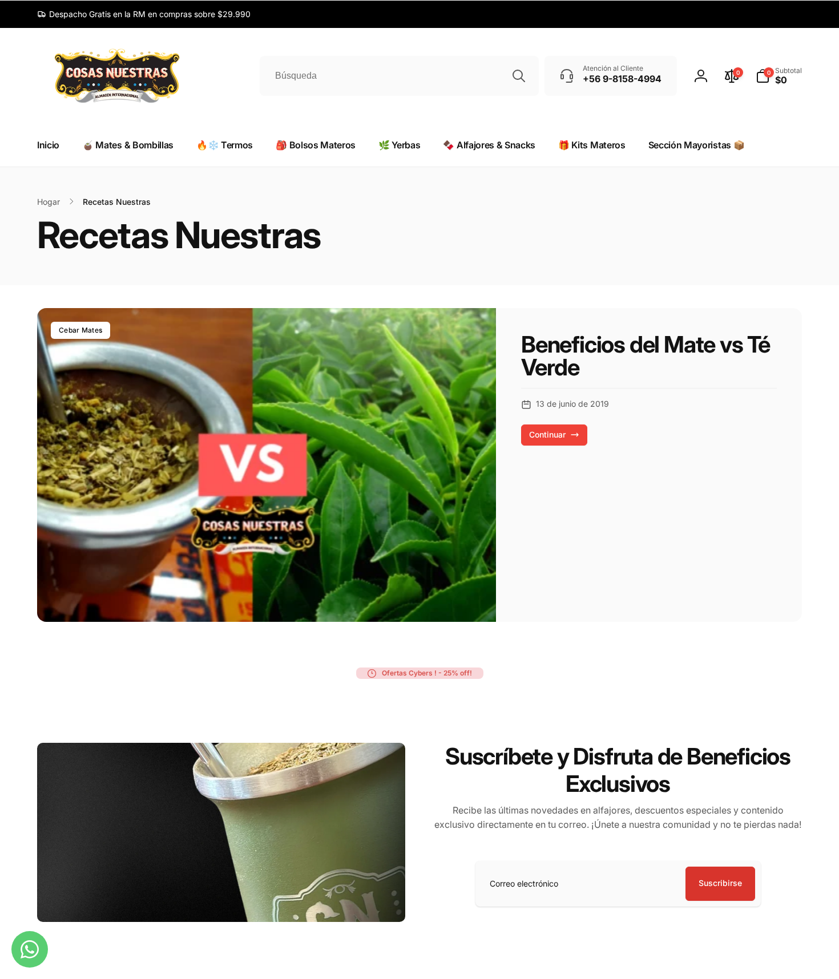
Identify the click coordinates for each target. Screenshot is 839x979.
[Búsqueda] (518, 75)
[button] (779, 75)
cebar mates (80, 330)
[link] (144, 14)
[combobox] (399, 76)
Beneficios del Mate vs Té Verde (645, 356)
